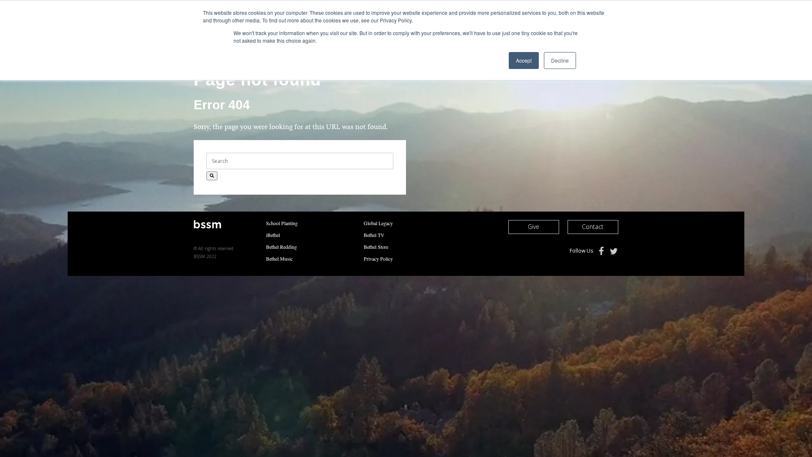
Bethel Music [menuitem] (279, 259)
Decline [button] (560, 60)
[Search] (211, 175)
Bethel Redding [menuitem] (281, 247)
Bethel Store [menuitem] (376, 247)
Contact (593, 227)
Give (533, 227)
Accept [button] (524, 60)
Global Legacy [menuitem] (378, 223)
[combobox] (299, 161)
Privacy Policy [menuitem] (378, 259)
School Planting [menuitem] (282, 223)
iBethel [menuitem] (273, 235)
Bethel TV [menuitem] (374, 235)
